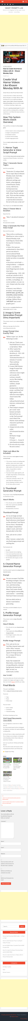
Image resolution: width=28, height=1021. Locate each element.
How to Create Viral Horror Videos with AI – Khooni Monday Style (13, 955)
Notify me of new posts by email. (7, 879)
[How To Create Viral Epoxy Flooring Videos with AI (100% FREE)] (17, 760)
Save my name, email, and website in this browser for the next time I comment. (7, 863)
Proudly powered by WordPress (8, 1014)
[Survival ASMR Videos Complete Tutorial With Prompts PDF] (7, 760)
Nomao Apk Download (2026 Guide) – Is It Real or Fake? (13, 937)
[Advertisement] (14, 29)
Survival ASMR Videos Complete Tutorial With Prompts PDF (13, 946)
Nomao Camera (6, 972)
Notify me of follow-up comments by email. (6, 871)
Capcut (13, 682)
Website (3, 853)
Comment (3, 821)
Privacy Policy (24, 1018)
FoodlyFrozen (6, 76)
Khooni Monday (15, 788)
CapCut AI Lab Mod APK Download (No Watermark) (11, 798)
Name (2, 841)
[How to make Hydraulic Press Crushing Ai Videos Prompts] (7, 773)
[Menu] (2, 1)
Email (2, 847)
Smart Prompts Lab (14, 8)
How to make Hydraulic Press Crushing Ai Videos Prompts (12, 941)
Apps (4, 969)
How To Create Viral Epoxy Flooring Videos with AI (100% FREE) (17, 766)
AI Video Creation (7, 66)
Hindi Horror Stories (13, 786)
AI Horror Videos (7, 785)
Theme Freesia (14, 1016)
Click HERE (7, 720)
